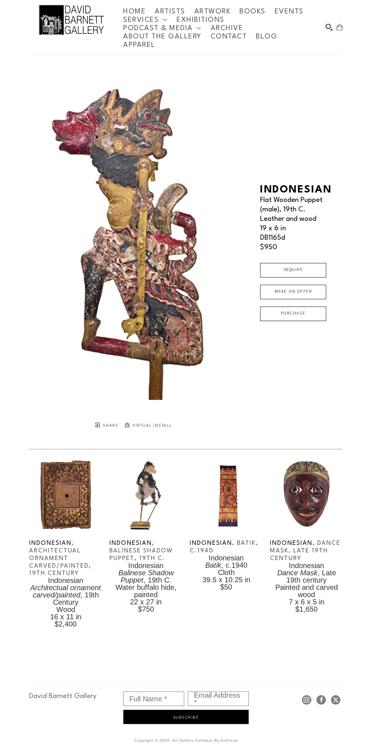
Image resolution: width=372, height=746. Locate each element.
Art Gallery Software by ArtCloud (205, 740)
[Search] (329, 27)
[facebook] (321, 700)
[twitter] (335, 700)
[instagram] (306, 700)
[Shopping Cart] (339, 27)
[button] (145, 20)
